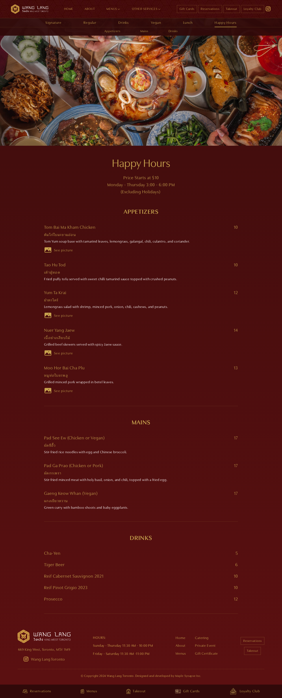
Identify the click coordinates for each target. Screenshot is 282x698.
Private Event (205, 646)
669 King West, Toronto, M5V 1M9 (44, 650)
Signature (53, 23)
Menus (181, 654)
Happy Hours (225, 23)
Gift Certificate (206, 654)
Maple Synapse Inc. (188, 676)
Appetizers (112, 31)
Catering (201, 638)
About (180, 646)
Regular (89, 23)
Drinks (123, 23)
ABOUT (90, 9)
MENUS (111, 9)
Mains (144, 31)
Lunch (188, 23)
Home (180, 638)
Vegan (156, 23)
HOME (68, 9)
